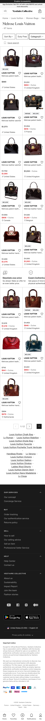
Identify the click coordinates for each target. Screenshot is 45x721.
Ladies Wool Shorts (21, 466)
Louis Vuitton (17, 18)
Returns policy (11, 522)
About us (8, 578)
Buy (6, 510)
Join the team (10, 590)
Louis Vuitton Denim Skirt (21, 469)
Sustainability (10, 582)
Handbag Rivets (14, 453)
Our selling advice (12, 539)
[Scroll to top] (39, 426)
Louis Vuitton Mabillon (28, 437)
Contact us (9, 565)
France (6, 705)
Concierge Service (12, 501)
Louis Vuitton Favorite (21, 444)
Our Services (11, 492)
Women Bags (32, 18)
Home (5, 18)
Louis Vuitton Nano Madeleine (21, 473)
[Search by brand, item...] (5, 11)
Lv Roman (8, 437)
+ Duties (32, 85)
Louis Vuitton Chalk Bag (21, 434)
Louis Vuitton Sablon (21, 460)
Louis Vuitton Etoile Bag (21, 441)
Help (6, 556)
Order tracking (11, 514)
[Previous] (15, 426)
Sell (6, 531)
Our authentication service (16, 518)
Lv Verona (31, 453)
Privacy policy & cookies (21, 635)
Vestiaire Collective (15, 574)
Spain (20, 707)
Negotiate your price (12, 277)
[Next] (29, 426)
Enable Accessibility (22, 1)
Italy (25, 707)
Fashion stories (11, 594)
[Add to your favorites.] (19, 73)
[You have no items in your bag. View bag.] (40, 11)
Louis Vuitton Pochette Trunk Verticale (22, 447)
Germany (36, 705)
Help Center (9, 560)
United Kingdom (15, 705)
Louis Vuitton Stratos (21, 463)
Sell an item (9, 543)
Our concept (10, 497)
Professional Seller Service (16, 547)
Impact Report (10, 586)
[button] (40, 11)
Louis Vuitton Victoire (21, 457)
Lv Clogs (22, 476)
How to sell (9, 535)
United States (27, 705)
